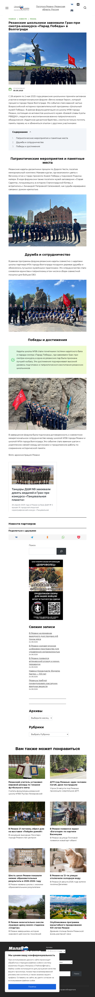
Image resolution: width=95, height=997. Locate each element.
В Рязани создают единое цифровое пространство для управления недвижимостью (44, 649)
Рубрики (49, 958)
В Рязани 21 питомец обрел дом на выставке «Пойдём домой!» (26, 830)
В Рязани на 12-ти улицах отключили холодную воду (65, 876)
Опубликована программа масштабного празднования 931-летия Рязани (66, 925)
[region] (32, 971)
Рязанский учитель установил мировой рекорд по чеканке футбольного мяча (25, 785)
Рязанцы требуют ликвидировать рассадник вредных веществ (43, 683)
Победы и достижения (28, 146)
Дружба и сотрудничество (30, 142)
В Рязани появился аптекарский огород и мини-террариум (44, 661)
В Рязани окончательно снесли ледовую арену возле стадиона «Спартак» (26, 925)
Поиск (32, 545)
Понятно (32, 987)
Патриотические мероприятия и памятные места (42, 138)
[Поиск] (61, 551)
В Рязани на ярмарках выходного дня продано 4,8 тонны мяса (43, 636)
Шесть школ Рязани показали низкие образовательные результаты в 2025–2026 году (25, 878)
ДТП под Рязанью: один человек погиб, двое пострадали (68, 783)
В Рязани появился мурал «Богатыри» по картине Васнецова (64, 832)
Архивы (49, 947)
